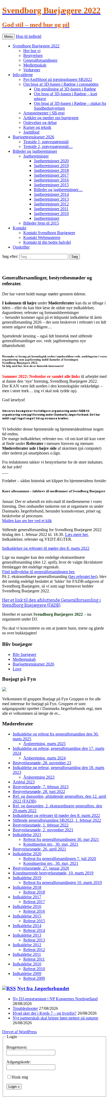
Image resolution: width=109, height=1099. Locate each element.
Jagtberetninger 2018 (51, 170)
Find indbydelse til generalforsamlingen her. (38, 571)
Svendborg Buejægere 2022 (36, 46)
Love (17, 669)
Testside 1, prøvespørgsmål (46, 141)
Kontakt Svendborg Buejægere (49, 232)
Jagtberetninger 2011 (51, 208)
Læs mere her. (77, 534)
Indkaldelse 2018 (27, 887)
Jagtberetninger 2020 (51, 161)
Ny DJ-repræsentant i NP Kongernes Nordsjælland (55, 999)
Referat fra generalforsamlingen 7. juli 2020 (59, 858)
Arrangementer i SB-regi (44, 113)
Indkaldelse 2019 (27, 877)
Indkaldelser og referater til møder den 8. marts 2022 (45, 548)
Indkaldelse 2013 (27, 935)
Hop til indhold (28, 36)
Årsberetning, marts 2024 (44, 758)
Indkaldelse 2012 (27, 945)
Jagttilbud (31, 132)
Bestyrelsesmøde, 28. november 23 (42, 763)
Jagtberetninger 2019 (51, 165)
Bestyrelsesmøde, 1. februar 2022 (41, 825)
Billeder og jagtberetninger (35, 151)
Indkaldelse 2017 (27, 897)
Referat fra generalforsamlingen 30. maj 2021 (61, 839)
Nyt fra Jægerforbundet (43, 988)
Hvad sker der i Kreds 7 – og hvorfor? (44, 1013)
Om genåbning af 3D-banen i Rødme (65, 89)
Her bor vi (31, 50)
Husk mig (20, 1077)
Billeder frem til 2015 (41, 223)
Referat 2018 (34, 892)
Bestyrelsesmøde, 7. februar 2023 (41, 786)
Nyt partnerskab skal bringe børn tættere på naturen (55, 1018)
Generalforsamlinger (40, 60)
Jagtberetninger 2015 (51, 185)
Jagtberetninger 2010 (51, 213)
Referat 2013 (34, 940)
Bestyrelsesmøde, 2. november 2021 (43, 830)
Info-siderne (23, 74)
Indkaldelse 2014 (27, 925)
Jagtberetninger (36, 156)
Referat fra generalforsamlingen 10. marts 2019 (62, 882)
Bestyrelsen (33, 55)
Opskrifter (21, 247)
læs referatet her (83, 576)
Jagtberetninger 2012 (51, 204)
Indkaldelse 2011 (27, 954)
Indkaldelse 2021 (27, 834)
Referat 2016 (34, 911)
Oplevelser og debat (40, 122)
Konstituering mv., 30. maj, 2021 (50, 844)
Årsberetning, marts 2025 (44, 743)
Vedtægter (31, 70)
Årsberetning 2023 (38, 777)
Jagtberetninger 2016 (51, 180)
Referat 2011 (34, 959)
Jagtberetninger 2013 (51, 199)
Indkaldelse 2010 (27, 964)
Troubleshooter (25, 1008)
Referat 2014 (34, 930)
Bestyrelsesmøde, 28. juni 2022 (39, 791)
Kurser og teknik (37, 127)
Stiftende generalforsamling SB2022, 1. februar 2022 (57, 820)
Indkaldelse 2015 (27, 916)
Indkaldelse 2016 (27, 906)
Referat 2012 (34, 949)
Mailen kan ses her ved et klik (27, 520)
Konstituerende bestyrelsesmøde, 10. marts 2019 (53, 873)
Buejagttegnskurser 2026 (33, 137)
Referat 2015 (34, 921)
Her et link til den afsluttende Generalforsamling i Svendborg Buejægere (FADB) (51, 603)
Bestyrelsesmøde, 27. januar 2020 (41, 868)
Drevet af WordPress (19, 1032)
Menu (8, 37)
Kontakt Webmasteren (41, 237)
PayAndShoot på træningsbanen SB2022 (57, 79)
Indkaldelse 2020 (27, 854)
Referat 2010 (34, 968)
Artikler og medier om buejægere (51, 117)
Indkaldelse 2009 (27, 973)
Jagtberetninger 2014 (51, 194)
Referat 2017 (34, 901)
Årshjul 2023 (24, 782)
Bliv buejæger (24, 654)
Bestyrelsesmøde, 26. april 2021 (39, 849)
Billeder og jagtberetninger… (58, 189)
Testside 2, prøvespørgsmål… (48, 146)
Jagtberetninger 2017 (51, 175)
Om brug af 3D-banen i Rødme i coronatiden (60, 84)
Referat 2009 (34, 978)
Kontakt (19, 228)
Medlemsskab (34, 65)
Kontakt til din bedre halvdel (47, 242)
